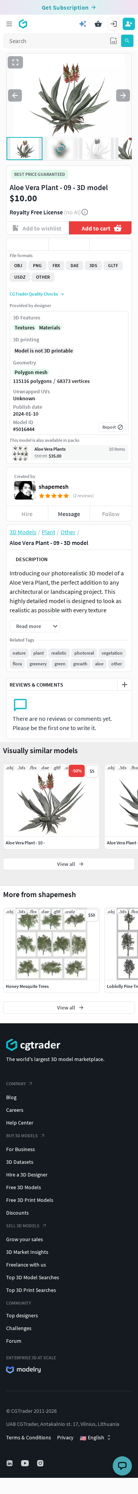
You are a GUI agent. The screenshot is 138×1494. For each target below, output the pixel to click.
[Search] (127, 41)
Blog (11, 1097)
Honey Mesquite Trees (27, 986)
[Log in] (113, 24)
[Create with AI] (83, 24)
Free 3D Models (23, 1187)
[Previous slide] (15, 95)
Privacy (65, 1437)
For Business (20, 1149)
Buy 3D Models (22, 1135)
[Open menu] (9, 24)
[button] (113, 41)
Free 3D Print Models (29, 1200)
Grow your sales (24, 1239)
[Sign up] (129, 24)
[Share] (110, 244)
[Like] (27, 244)
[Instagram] (41, 1463)
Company (16, 1083)
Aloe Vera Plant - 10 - (25, 843)
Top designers (22, 1315)
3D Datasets (19, 1161)
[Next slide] (123, 95)
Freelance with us (26, 1264)
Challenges (18, 1328)
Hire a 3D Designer (27, 1174)
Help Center (19, 1122)
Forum (13, 1340)
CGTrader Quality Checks (34, 294)
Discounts (17, 1212)
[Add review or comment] (124, 684)
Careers (14, 1109)
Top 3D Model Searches (32, 1277)
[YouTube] (25, 1463)
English (92, 1438)
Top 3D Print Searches (31, 1290)
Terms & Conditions (28, 1437)
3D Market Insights (27, 1251)
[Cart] (98, 24)
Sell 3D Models (22, 1225)
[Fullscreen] (15, 62)
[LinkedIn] (10, 1463)
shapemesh (54, 486)
